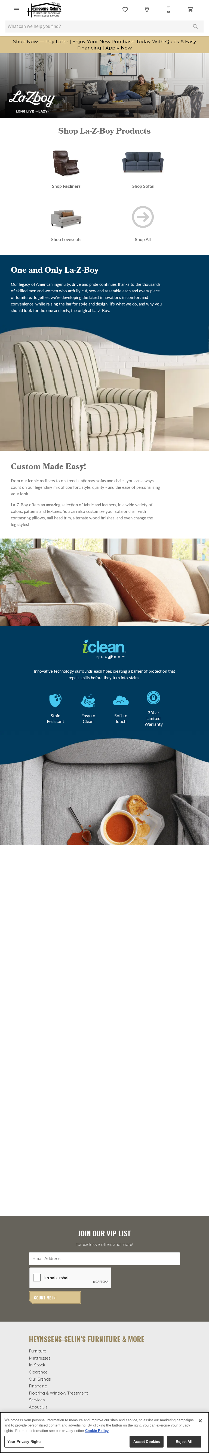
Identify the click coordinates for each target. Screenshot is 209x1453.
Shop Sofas (143, 186)
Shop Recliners (66, 186)
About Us (38, 1407)
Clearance (38, 1372)
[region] (104, 1432)
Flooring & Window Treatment (58, 1393)
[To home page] (44, 9)
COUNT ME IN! (45, 1298)
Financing (38, 1386)
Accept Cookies (146, 1442)
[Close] (200, 1421)
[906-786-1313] (168, 9)
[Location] (146, 9)
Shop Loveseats (66, 239)
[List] (125, 9)
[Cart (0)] (190, 9)
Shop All (143, 239)
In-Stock (37, 1365)
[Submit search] (195, 26)
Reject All (184, 1442)
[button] (16, 9)
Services (37, 1400)
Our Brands (40, 1379)
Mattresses (39, 1358)
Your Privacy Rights (24, 1442)
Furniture (37, 1351)
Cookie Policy (97, 1431)
